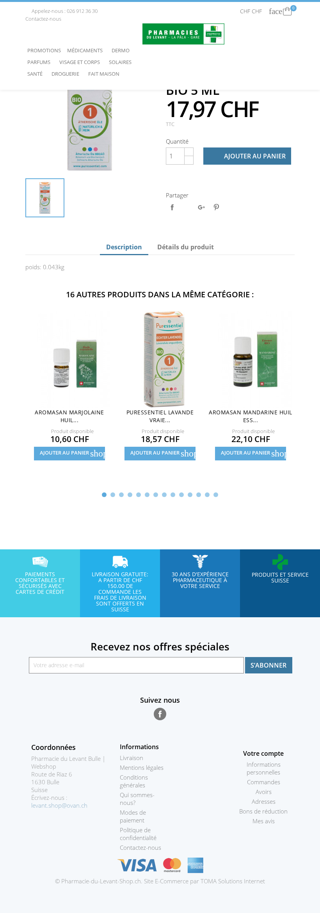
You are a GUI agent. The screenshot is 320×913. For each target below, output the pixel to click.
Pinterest (216, 207)
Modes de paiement (133, 816)
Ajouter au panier (248, 156)
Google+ (201, 207)
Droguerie (67, 73)
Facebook (160, 714)
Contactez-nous (140, 847)
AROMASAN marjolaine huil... (69, 416)
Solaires (122, 62)
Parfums (40, 62)
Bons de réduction (263, 811)
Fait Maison (103, 73)
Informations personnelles (264, 768)
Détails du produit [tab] (185, 247)
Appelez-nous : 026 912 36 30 (62, 10)
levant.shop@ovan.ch (59, 805)
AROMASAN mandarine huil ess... (250, 416)
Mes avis (263, 821)
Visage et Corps (81, 62)
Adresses (264, 801)
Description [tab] (124, 247)
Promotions (44, 50)
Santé (36, 73)
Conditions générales (134, 781)
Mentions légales (142, 767)
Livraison (131, 758)
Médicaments (87, 50)
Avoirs (264, 792)
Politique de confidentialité (138, 834)
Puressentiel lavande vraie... (160, 416)
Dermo (122, 50)
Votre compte (263, 753)
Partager (172, 207)
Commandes (263, 782)
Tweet (187, 207)
